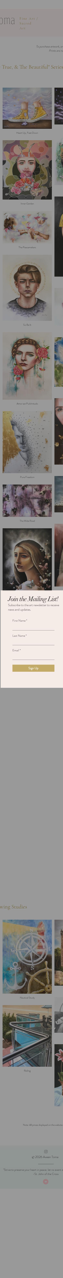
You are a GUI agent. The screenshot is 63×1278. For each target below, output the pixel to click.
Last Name (18, 635)
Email (15, 650)
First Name (19, 620)
